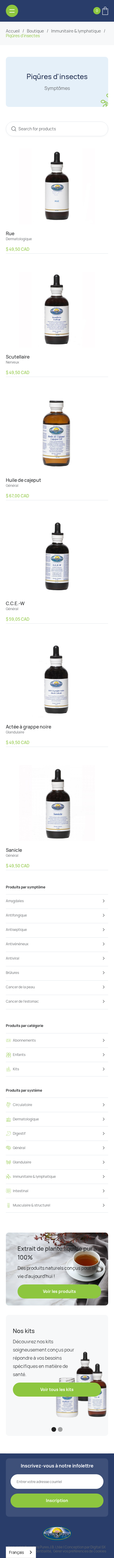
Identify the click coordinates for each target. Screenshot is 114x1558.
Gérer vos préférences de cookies (79, 1551)
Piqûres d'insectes (23, 35)
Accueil (13, 31)
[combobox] (21, 1552)
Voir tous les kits (57, 1389)
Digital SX (98, 1547)
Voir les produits (59, 1291)
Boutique (35, 31)
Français (16, 1552)
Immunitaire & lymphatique (76, 31)
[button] (100, 11)
